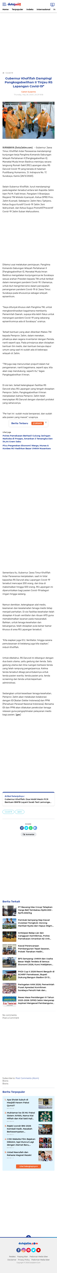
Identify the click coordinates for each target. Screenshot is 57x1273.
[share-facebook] (22, 828)
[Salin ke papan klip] (35, 828)
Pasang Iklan (22, 1257)
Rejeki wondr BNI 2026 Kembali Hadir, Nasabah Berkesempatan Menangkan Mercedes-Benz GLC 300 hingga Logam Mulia (19, 1129)
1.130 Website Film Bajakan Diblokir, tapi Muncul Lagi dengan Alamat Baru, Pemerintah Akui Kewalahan (21, 1142)
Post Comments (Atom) (27, 1078)
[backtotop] (28, 1237)
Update (38, 423)
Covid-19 (8, 812)
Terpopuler (17, 9)
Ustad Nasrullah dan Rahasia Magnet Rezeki (19, 1153)
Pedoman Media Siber (39, 1257)
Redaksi (12, 1257)
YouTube (40, 1253)
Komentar (29, 834)
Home (5, 9)
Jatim (19, 812)
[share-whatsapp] (31, 828)
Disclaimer (11, 1260)
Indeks (29, 9)
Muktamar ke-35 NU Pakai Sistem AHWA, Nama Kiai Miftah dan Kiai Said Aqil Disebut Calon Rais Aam (21, 1115)
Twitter (34, 1253)
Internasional (43, 9)
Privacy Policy (24, 1260)
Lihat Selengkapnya (28, 1166)
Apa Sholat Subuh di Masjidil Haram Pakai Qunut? (18, 1102)
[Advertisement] (28, 40)
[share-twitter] (26, 828)
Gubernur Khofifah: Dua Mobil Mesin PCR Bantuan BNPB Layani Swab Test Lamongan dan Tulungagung (28, 801)
